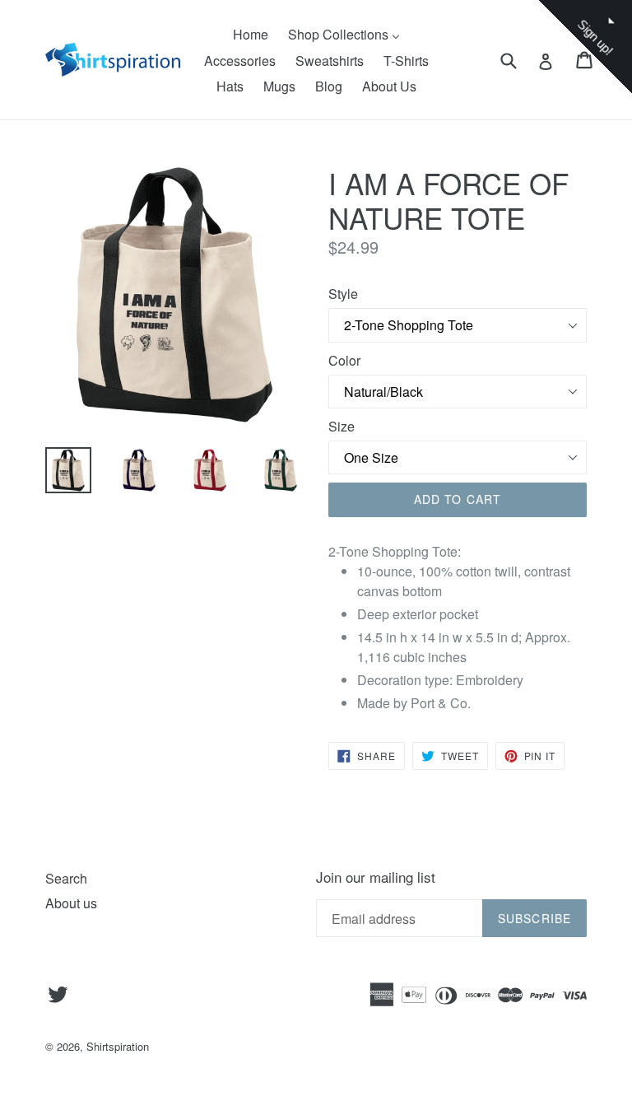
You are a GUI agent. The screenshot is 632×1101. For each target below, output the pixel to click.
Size (341, 426)
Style (343, 293)
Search (66, 878)
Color (344, 360)
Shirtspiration (117, 1046)
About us (71, 902)
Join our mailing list (375, 877)
